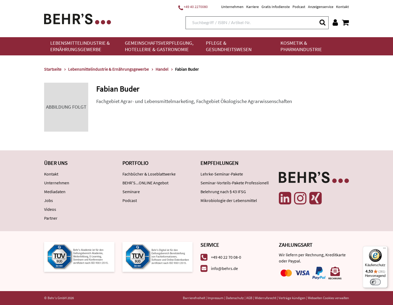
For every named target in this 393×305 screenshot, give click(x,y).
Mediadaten (55, 191)
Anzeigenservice (320, 6)
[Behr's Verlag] (77, 18)
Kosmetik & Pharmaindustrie (301, 46)
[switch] (375, 282)
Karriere (252, 6)
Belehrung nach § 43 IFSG (223, 191)
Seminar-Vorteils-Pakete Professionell (235, 182)
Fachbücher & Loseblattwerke (149, 174)
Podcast (298, 6)
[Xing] (315, 198)
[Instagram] (300, 198)
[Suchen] (322, 22)
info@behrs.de (224, 268)
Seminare (131, 191)
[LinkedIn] (285, 198)
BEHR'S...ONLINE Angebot (145, 182)
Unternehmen (232, 6)
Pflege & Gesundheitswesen (229, 46)
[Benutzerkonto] (335, 22)
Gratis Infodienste (275, 6)
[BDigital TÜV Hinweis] (79, 256)
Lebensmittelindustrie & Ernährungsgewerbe (80, 46)
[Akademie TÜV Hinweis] (157, 256)
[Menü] (384, 249)
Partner (50, 218)
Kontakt (342, 6)
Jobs (48, 200)
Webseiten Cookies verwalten (328, 298)
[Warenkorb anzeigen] (345, 22)
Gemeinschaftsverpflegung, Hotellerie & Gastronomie (159, 46)
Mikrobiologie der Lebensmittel (229, 200)
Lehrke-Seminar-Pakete (222, 174)
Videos (50, 209)
